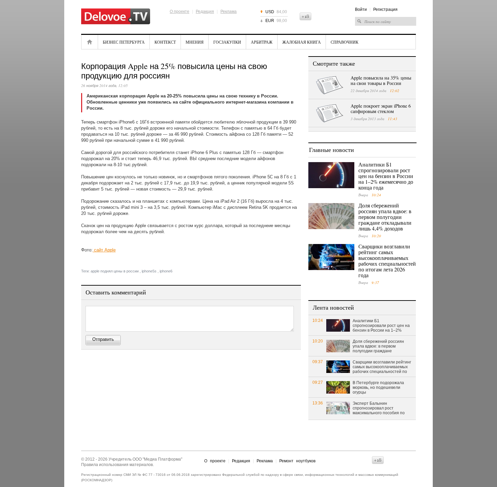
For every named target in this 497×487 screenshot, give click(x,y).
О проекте (179, 11)
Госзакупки (227, 42)
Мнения (195, 42)
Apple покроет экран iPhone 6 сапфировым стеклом (381, 108)
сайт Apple (104, 249)
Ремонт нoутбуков (297, 461)
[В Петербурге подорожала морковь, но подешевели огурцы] (338, 387)
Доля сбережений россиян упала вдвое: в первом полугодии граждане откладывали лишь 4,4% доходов (384, 217)
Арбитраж (262, 42)
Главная (90, 42)
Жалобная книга (301, 42)
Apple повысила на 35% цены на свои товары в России (381, 80)
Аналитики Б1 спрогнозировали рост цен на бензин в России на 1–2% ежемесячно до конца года (385, 176)
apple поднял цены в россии (115, 271)
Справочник (344, 42)
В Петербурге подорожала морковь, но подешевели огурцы (378, 387)
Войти (361, 9)
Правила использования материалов (117, 464)
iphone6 (166, 271)
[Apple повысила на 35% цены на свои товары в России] (330, 85)
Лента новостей (333, 307)
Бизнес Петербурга (124, 42)
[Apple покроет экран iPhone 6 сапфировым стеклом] (330, 113)
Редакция (205, 11)
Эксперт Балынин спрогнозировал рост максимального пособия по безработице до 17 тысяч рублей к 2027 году (379, 408)
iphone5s (149, 271)
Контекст (165, 42)
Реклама (228, 11)
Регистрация (385, 9)
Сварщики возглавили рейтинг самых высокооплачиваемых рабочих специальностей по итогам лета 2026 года (387, 261)
